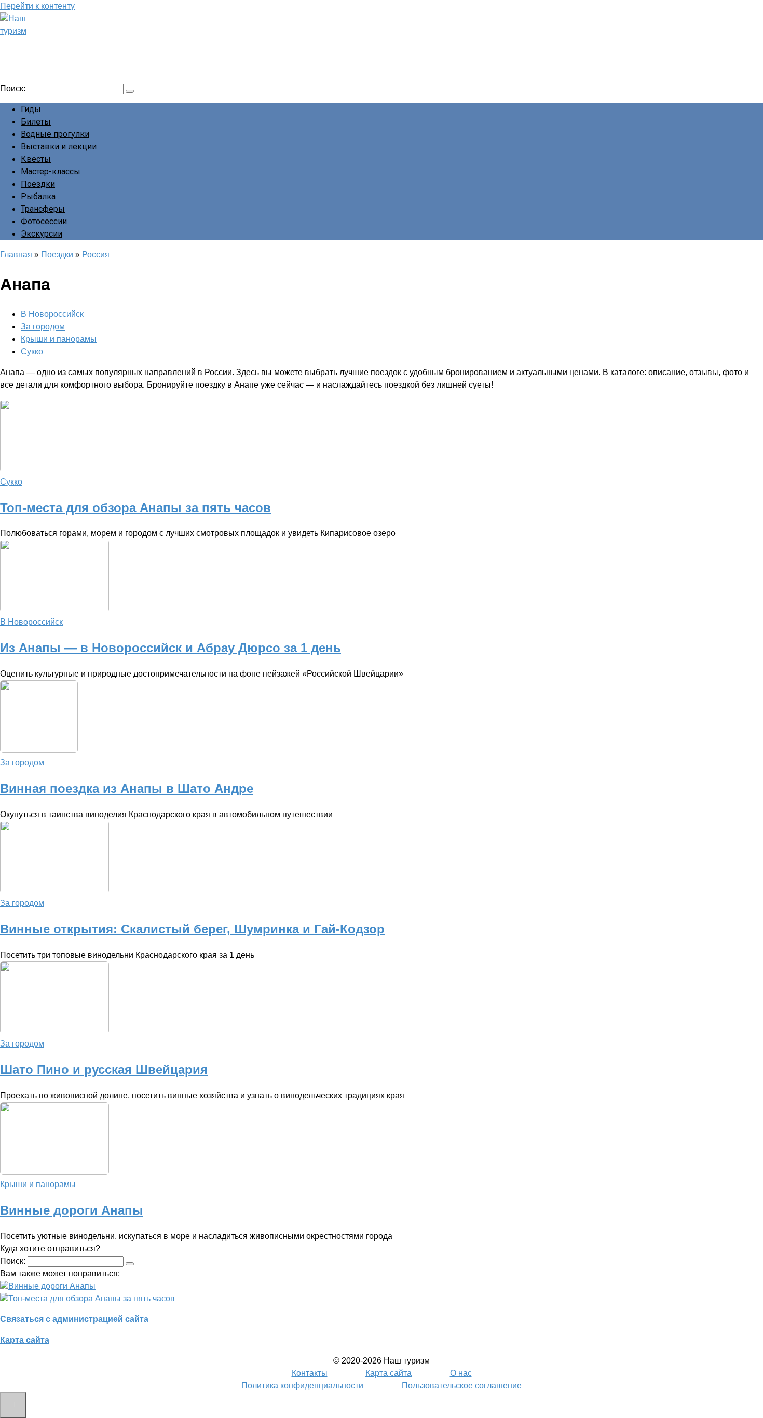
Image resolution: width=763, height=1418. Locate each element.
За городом (43, 326)
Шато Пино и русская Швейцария (104, 1070)
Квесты (36, 159)
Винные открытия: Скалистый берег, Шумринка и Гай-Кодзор (192, 929)
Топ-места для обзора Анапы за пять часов (135, 508)
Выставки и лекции (59, 147)
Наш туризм (48, 45)
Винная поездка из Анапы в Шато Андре (126, 788)
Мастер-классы (50, 171)
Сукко (32, 351)
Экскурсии (41, 234)
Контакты (310, 1373)
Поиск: (14, 88)
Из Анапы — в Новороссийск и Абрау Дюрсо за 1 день (170, 648)
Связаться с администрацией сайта (74, 1319)
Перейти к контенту (37, 6)
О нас (461, 1373)
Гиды (31, 109)
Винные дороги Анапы (71, 1210)
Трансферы (43, 209)
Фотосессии (44, 221)
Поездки (38, 184)
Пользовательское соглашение (462, 1385)
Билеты (36, 122)
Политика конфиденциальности (302, 1385)
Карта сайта (24, 1340)
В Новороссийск (52, 314)
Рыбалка (38, 196)
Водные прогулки (55, 134)
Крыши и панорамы (59, 339)
